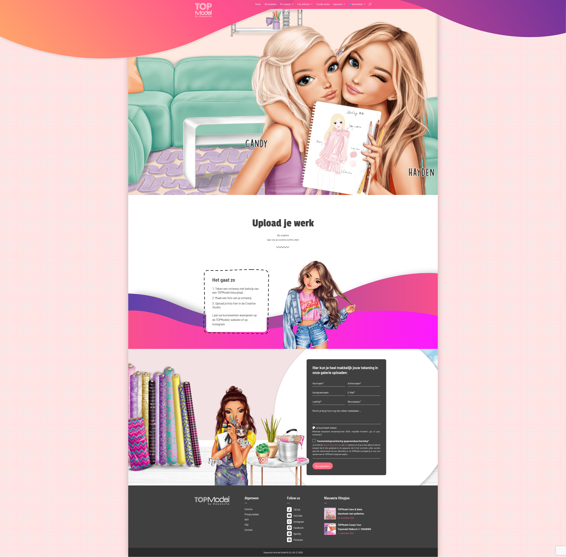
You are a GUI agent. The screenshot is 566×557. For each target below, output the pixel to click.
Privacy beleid (252, 514)
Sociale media (323, 4)
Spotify (297, 533)
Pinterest (298, 539)
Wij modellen (270, 4)
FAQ (246, 524)
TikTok (296, 509)
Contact (249, 529)
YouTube (297, 515)
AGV (346, 444)
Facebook (298, 527)
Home (258, 4)
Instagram (298, 521)
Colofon (249, 509)
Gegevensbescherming (332, 444)
